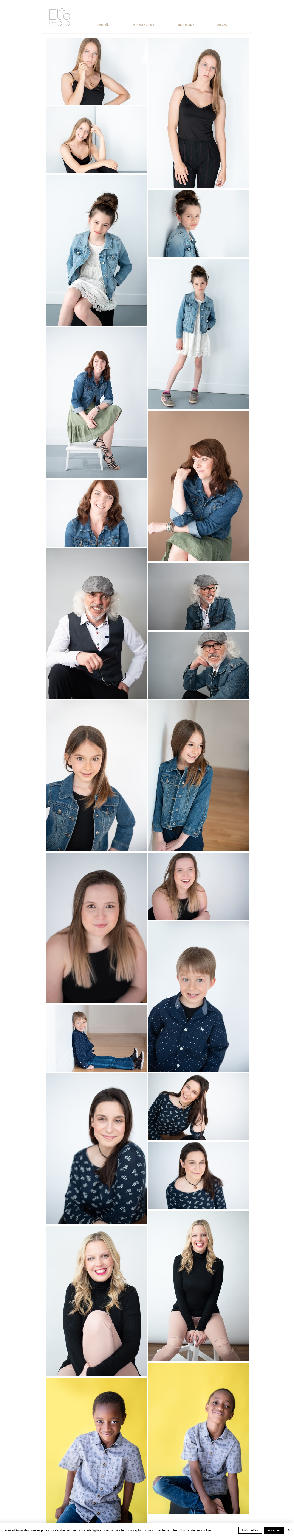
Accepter (274, 1530)
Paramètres (250, 1530)
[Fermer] (288, 1530)
